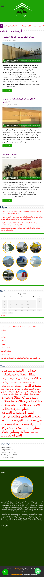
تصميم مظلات (10, 386)
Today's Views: (6, 450)
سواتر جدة (24, 389)
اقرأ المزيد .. (7, 90)
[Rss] (22, 571)
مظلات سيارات (6, 347)
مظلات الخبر (34, 401)
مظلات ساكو (19, 424)
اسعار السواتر (6, 371)
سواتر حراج (20, 391)
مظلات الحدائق (6, 351)
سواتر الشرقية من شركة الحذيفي (18, 37)
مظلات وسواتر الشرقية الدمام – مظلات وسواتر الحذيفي (18, 326)
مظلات (3, 330)
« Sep (3, 315)
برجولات (3, 337)
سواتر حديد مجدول (31, 391)
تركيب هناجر (18, 386)
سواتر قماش (28, 394)
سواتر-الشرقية (9, 154)
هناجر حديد (4, 436)
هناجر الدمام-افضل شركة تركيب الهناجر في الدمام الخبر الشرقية (21, 358)
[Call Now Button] (5, 572)
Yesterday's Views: (7, 452)
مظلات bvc (8, 401)
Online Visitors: (6, 447)
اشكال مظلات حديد (23, 374)
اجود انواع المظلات (25, 370)
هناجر (3, 344)
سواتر (3, 333)
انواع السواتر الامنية (14, 379)
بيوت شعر (4, 340)
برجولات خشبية (14, 382)
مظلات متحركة (5, 354)
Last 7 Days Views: (7, 455)
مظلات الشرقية (11, 412)
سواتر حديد (15, 389)
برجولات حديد (32, 382)
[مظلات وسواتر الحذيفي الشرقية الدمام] (22, 9)
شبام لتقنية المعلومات (16, 568)
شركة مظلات (20, 397)
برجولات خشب (23, 382)
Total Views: (5, 457)
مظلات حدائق (27, 420)
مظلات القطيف (31, 416)
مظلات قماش (25, 428)
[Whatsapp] (38, 571)
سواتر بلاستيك (34, 389)
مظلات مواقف (34, 432)
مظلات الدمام (20, 405)
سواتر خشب (11, 391)
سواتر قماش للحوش (15, 394)
